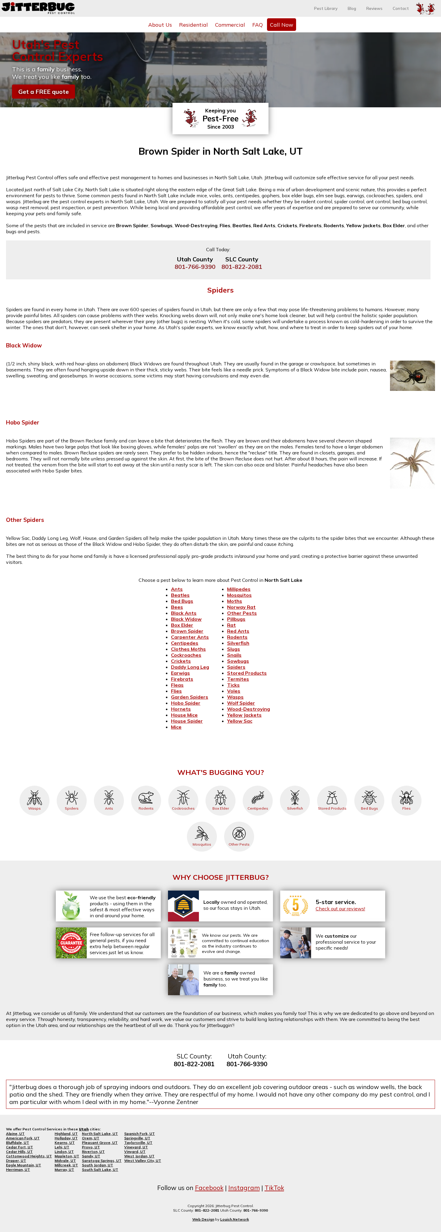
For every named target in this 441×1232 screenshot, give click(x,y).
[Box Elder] (220, 786)
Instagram (244, 1188)
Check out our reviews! (340, 909)
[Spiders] (72, 786)
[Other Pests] (239, 822)
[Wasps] (34, 786)
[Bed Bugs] (369, 786)
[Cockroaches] (183, 786)
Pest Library (326, 8)
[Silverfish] (295, 786)
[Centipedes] (258, 786)
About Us (160, 24)
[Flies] (406, 786)
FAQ (257, 24)
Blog (352, 8)
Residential (193, 24)
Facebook (209, 1188)
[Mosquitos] (202, 822)
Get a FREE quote (43, 91)
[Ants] (109, 786)
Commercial (230, 24)
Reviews (374, 8)
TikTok (274, 1188)
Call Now (281, 24)
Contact (401, 8)
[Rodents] (146, 786)
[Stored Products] (332, 786)
